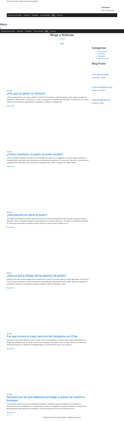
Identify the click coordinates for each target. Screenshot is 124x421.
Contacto (59, 15)
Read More (11, 106)
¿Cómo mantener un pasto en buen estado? (35, 154)
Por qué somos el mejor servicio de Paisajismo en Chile (42, 336)
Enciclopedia (102, 51)
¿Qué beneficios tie (101, 100)
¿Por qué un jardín (100, 74)
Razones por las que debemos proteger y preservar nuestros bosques (46, 398)
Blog (53, 15)
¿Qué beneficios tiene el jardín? (27, 215)
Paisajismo (35, 15)
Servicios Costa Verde (15, 15)
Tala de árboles (45, 15)
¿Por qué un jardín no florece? (26, 93)
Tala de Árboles (103, 58)
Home (62, 39)
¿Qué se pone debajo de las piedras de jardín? (36, 275)
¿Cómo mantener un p (102, 87)
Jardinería (27, 15)
